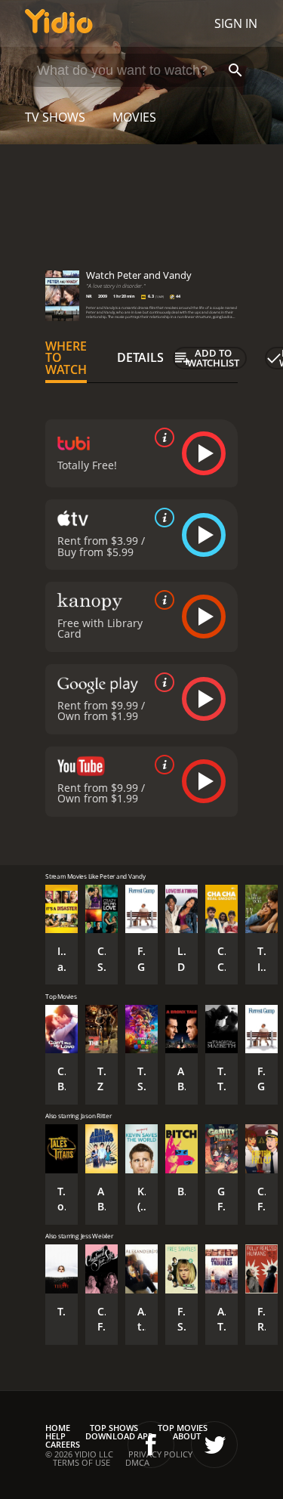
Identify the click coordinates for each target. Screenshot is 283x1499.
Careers (62, 1444)
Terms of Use (81, 1462)
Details (140, 357)
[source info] (161, 437)
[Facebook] (151, 1444)
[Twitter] (214, 1444)
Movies (134, 117)
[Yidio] (58, 23)
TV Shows (55, 117)
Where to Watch (66, 358)
